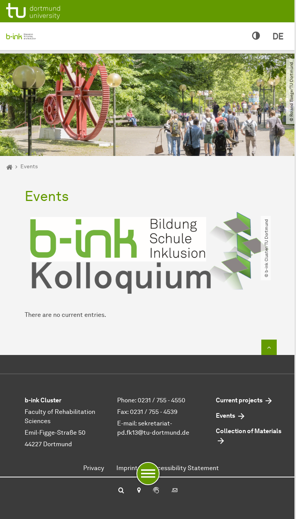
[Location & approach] (138, 491)
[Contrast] (256, 36)
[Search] (121, 491)
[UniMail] (174, 491)
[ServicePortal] (156, 491)
